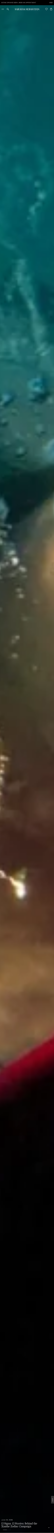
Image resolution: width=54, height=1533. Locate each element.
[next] (48, 1527)
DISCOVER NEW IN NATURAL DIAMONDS (15, 2)
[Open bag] (51, 9)
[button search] (8, 9)
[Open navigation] (3, 9)
